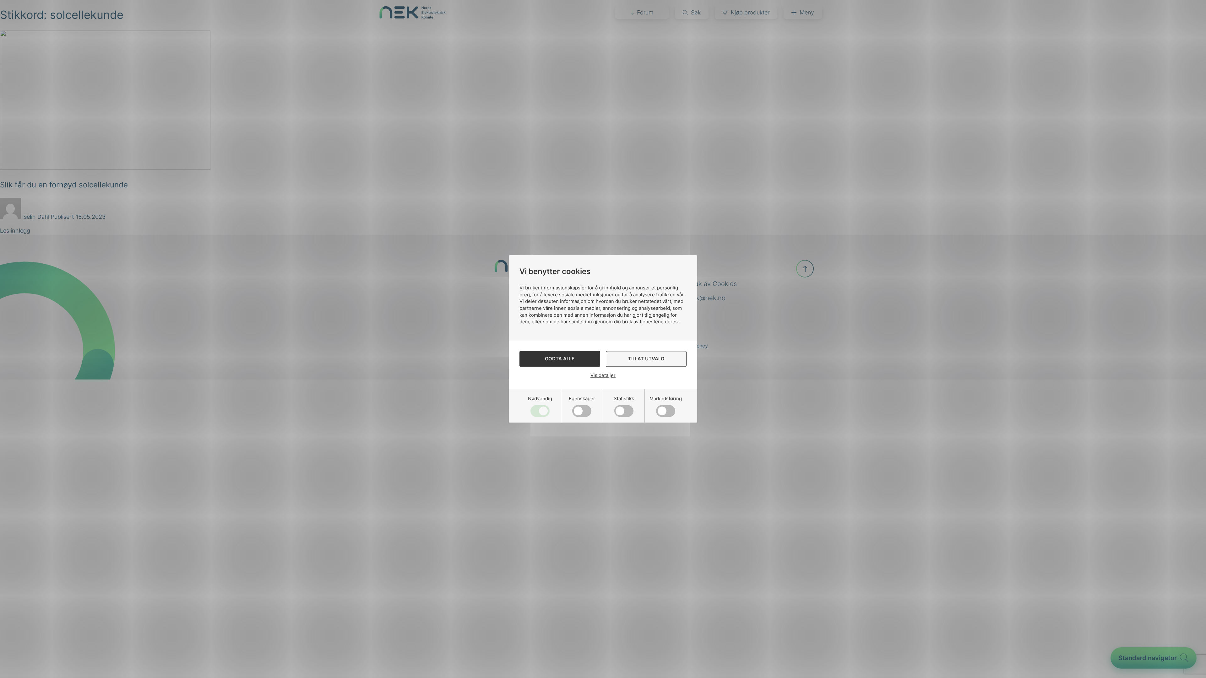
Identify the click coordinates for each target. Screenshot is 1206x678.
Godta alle (559, 359)
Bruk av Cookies (712, 284)
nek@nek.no (706, 298)
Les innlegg (15, 230)
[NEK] (412, 16)
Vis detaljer (603, 375)
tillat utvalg (646, 359)
